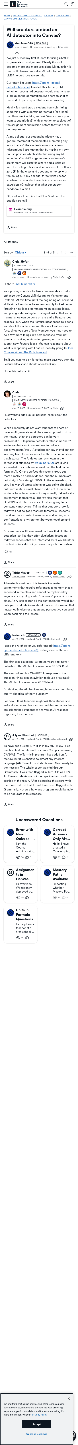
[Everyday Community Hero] (24, 404)
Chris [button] (15, 392)
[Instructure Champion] (14, 273)
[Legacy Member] (19, 273)
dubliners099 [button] (24, 43)
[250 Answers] (24, 273)
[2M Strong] (14, 404)
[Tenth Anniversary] (44, 635)
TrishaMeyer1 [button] (21, 572)
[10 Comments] (60, 573)
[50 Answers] (55, 573)
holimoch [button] (18, 635)
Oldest (19, 253)
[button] (10, 45)
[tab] (10, 242)
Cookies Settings (36, 1433)
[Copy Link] (17, 52)
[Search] (66, 4)
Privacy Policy (39, 1414)
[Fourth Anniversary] (50, 573)
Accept (36, 1424)
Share (12, 228)
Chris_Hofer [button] (20, 261)
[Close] (69, 1399)
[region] (36, 1419)
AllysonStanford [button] (23, 735)
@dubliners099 (25, 284)
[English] (19, 4)
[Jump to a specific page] (71, 252)
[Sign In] (72, 4)
